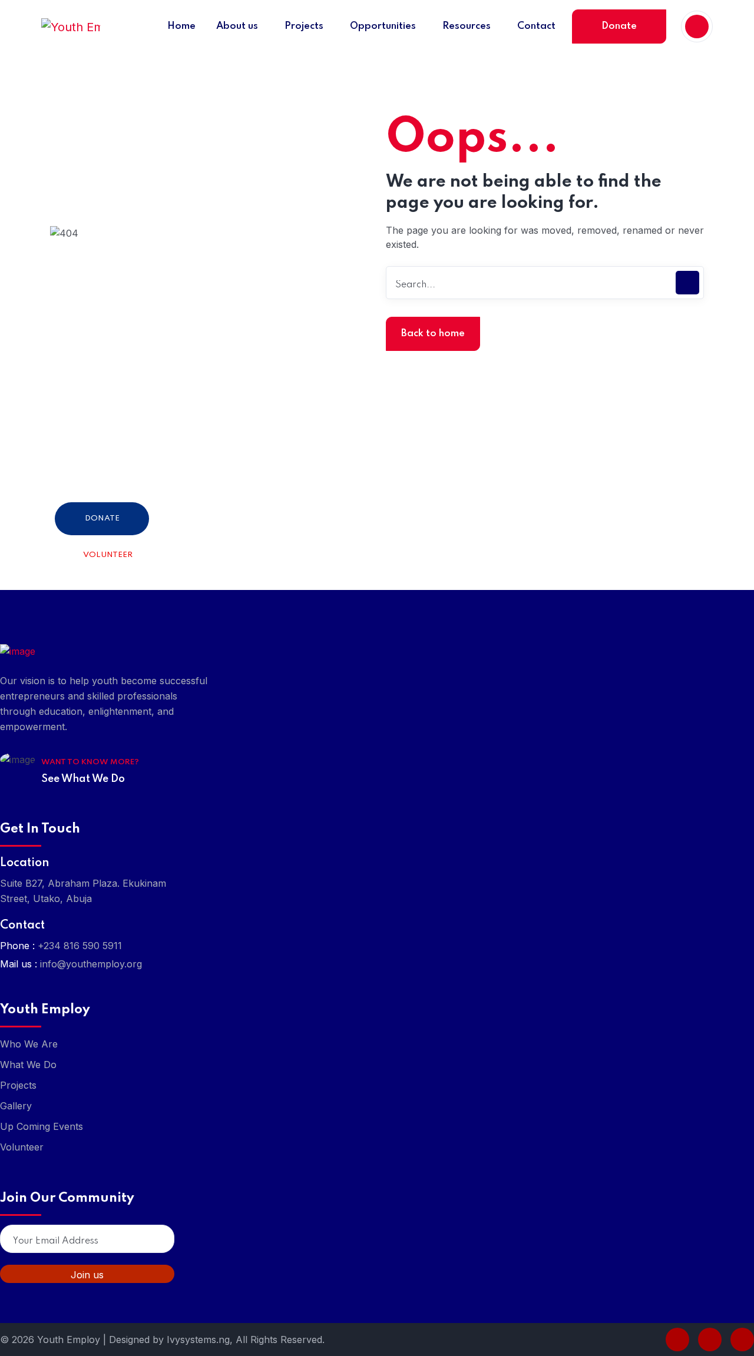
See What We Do (83, 779)
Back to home (433, 334)
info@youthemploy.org (91, 964)
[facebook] (677, 1339)
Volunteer (108, 555)
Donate (619, 26)
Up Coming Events (41, 1126)
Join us (87, 1275)
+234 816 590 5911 (80, 945)
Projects (18, 1085)
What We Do (28, 1064)
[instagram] (742, 1339)
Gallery (16, 1106)
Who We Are (29, 1044)
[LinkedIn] (710, 1339)
